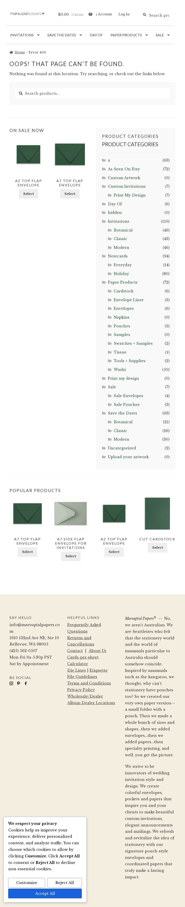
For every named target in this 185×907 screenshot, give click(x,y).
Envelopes (124, 308)
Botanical (123, 230)
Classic (120, 238)
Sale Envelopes (128, 395)
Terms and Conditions (89, 683)
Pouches (122, 326)
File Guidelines (82, 676)
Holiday (121, 273)
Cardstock (123, 291)
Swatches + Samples (133, 343)
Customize (26, 882)
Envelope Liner (129, 300)
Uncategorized (122, 448)
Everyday (123, 265)
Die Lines (76, 670)
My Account (102, 14)
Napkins (122, 317)
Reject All (65, 882)
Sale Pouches (127, 404)
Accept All (45, 893)
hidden (115, 212)
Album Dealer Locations (91, 703)
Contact (75, 650)
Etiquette (99, 670)
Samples (122, 334)
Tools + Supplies (130, 361)
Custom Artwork (124, 178)
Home (20, 52)
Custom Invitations (127, 186)
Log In (124, 14)
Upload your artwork (128, 457)
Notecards (118, 256)
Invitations (22, 35)
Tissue (120, 352)
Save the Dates (61, 35)
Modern (121, 247)
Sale (160, 35)
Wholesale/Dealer (85, 696)
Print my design (123, 378)
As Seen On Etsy (124, 169)
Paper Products (126, 35)
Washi (120, 369)
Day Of (96, 35)
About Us (97, 650)
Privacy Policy (81, 689)
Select (28, 194)
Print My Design (130, 195)
